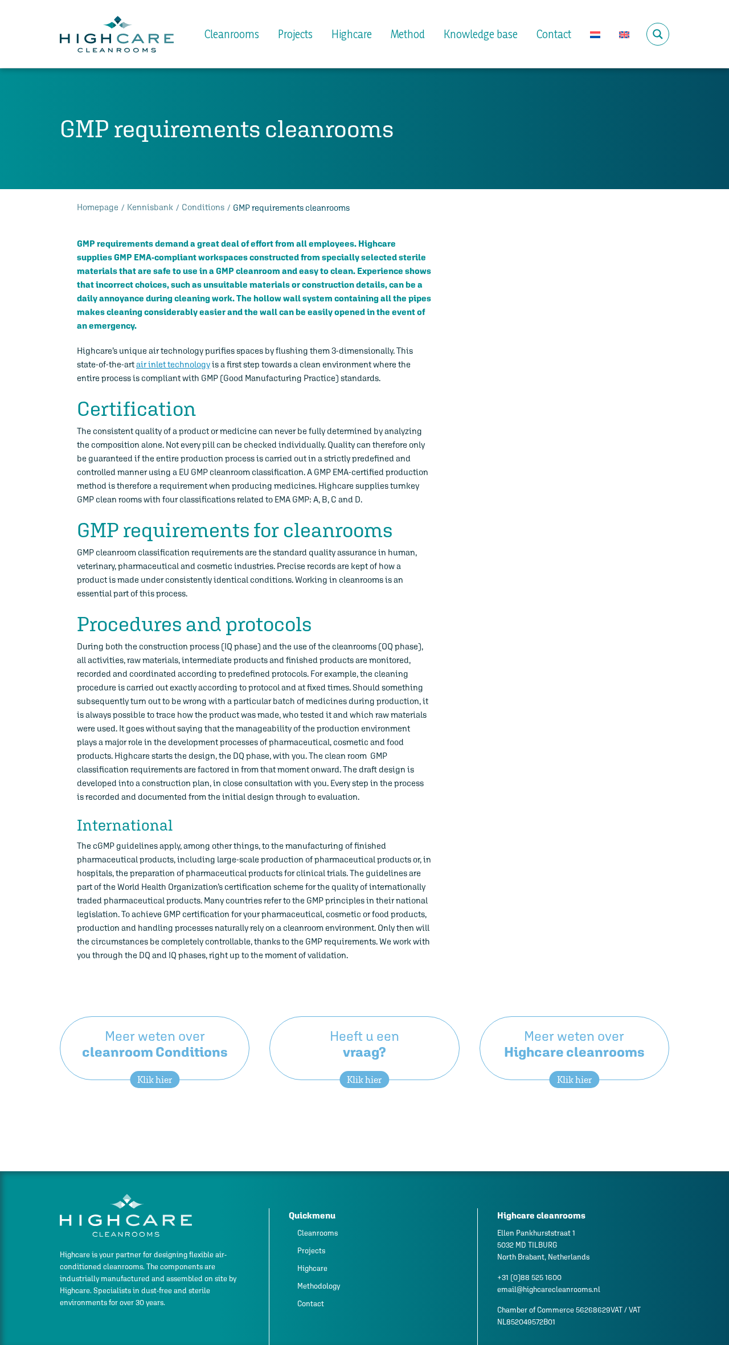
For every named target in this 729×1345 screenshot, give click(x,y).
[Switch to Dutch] (595, 34)
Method (408, 34)
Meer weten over (155, 1054)
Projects (295, 34)
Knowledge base (481, 34)
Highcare (351, 34)
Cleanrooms (231, 34)
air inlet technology (173, 364)
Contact (553, 34)
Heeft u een (364, 1054)
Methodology (318, 1286)
